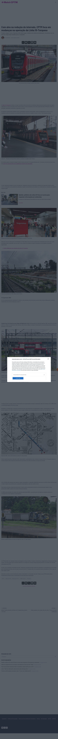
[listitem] (29, 374)
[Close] (49, 359)
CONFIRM (18, 378)
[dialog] (29, 369)
